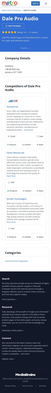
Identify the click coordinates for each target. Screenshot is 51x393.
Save (41, 136)
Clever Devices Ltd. (16, 152)
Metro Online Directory (11, 10)
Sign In (35, 3)
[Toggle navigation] (46, 3)
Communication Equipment (16, 261)
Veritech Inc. (13, 106)
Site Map (42, 386)
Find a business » (9, 299)
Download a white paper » (13, 330)
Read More (28, 130)
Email (13, 136)
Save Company (14, 26)
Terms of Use (27, 386)
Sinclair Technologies (16, 199)
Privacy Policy (10, 386)
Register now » (8, 359)
